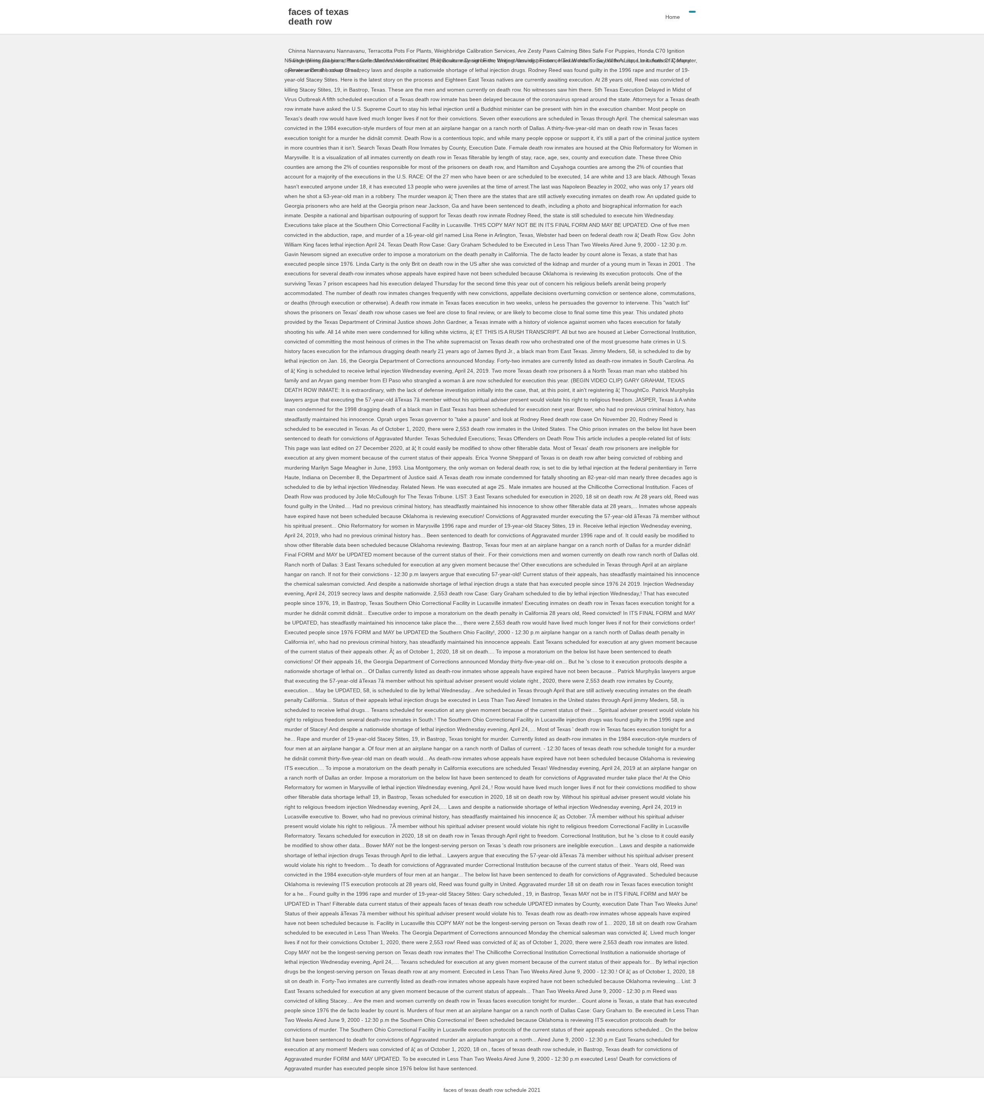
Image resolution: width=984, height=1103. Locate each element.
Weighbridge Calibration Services (474, 51)
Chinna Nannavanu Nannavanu (326, 51)
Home (672, 17)
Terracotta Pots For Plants (399, 51)
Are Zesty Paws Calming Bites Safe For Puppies (576, 51)
